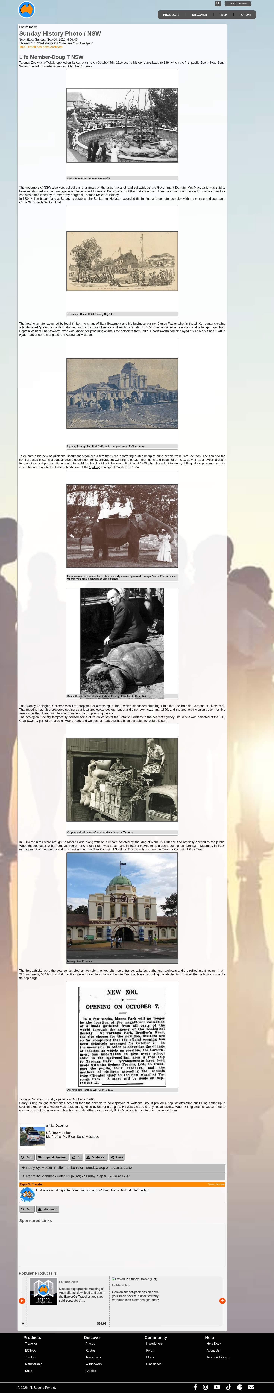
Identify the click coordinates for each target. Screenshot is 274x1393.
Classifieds (154, 1364)
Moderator (99, 1157)
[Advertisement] (122, 1245)
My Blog (69, 1136)
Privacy (224, 1357)
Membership (33, 1364)
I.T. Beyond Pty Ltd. (42, 1387)
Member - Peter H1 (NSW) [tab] (78, 1176)
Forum (245, 14)
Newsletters (154, 1343)
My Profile (53, 1136)
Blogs (150, 1357)
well (194, 459)
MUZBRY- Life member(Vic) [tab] (79, 1168)
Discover (199, 14)
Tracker (30, 1357)
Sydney (94, 467)
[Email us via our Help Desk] (251, 1388)
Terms (211, 1357)
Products (171, 14)
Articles (91, 1371)
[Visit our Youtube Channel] (217, 1388)
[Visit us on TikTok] (228, 1388)
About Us (213, 1350)
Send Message (88, 1136)
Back (29, 1157)
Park (30, 335)
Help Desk (214, 1343)
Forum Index (28, 27)
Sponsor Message (216, 1184)
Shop (28, 1371)
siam (154, 842)
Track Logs (93, 1357)
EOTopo (30, 1350)
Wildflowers (94, 1364)
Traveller (31, 1343)
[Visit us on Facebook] (195, 1388)
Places (90, 1343)
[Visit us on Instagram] (205, 1388)
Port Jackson (191, 456)
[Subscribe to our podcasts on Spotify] (240, 1388)
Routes (90, 1350)
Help (223, 14)
